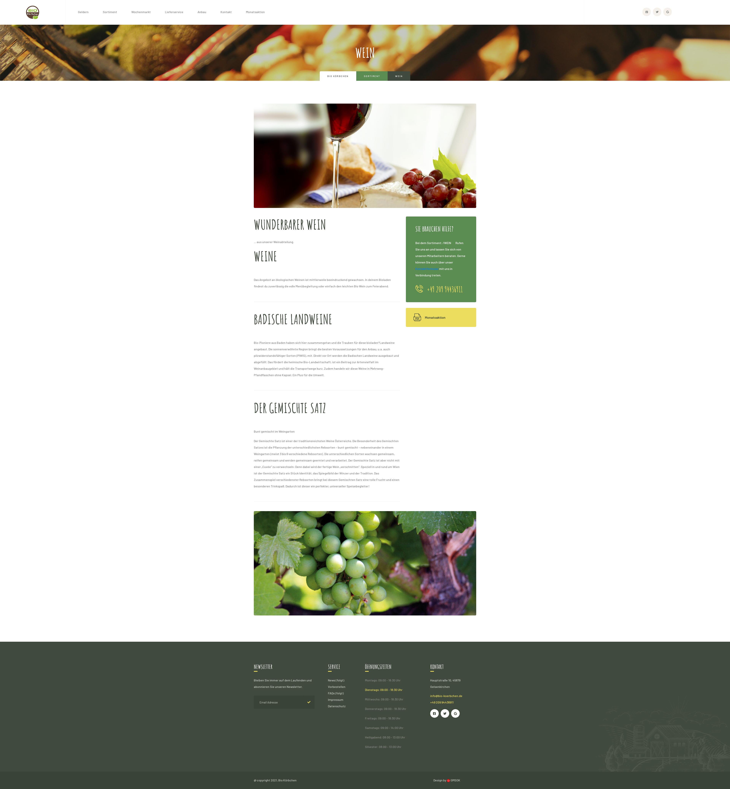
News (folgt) (336, 680)
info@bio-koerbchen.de (446, 696)
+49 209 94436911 (442, 702)
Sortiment (110, 12)
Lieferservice (174, 12)
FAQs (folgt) (336, 693)
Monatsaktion (255, 12)
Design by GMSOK (446, 780)
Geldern (83, 12)
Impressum (335, 699)
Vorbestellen (336, 686)
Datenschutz (337, 706)
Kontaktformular (427, 268)
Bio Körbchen (338, 76)
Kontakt (226, 12)
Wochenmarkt (141, 12)
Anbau (202, 12)
